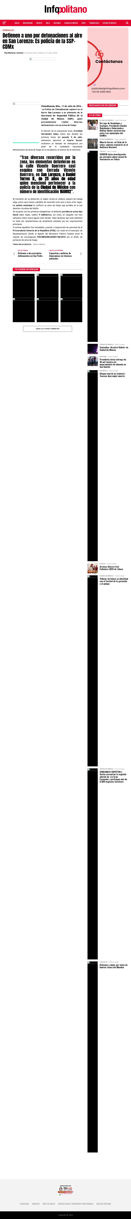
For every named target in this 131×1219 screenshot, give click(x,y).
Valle (48, 23)
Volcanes (57, 23)
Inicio (17, 23)
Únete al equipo (49, 1203)
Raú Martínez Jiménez (13, 53)
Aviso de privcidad (103, 1203)
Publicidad (24, 1203)
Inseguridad (28, 23)
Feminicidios (94, 23)
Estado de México (109, 23)
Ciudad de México (71, 23)
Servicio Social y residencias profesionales (75, 1203)
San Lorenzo (39, 244)
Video (83, 23)
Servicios (36, 1203)
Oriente (39, 23)
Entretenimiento (65, 29)
